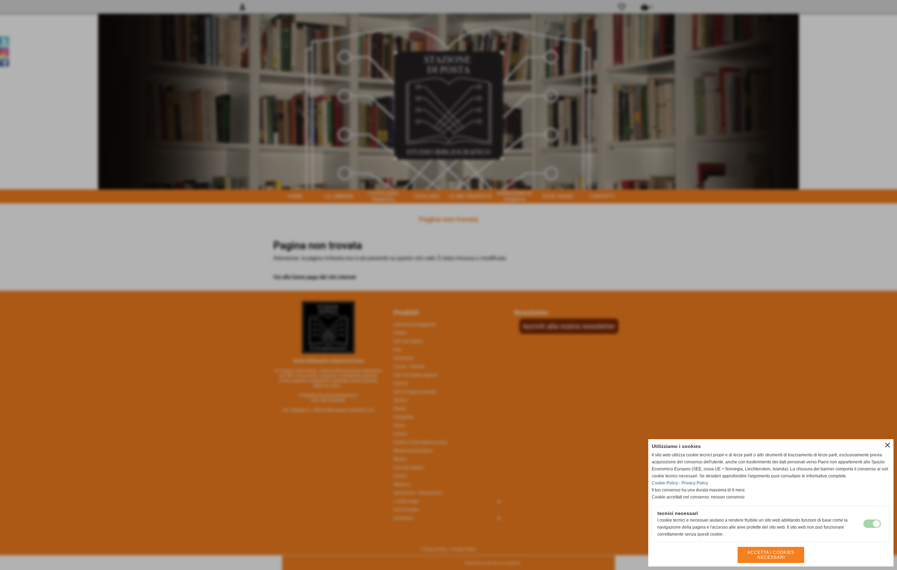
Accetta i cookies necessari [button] (770, 555)
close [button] (887, 445)
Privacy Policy (695, 483)
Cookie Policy (665, 483)
